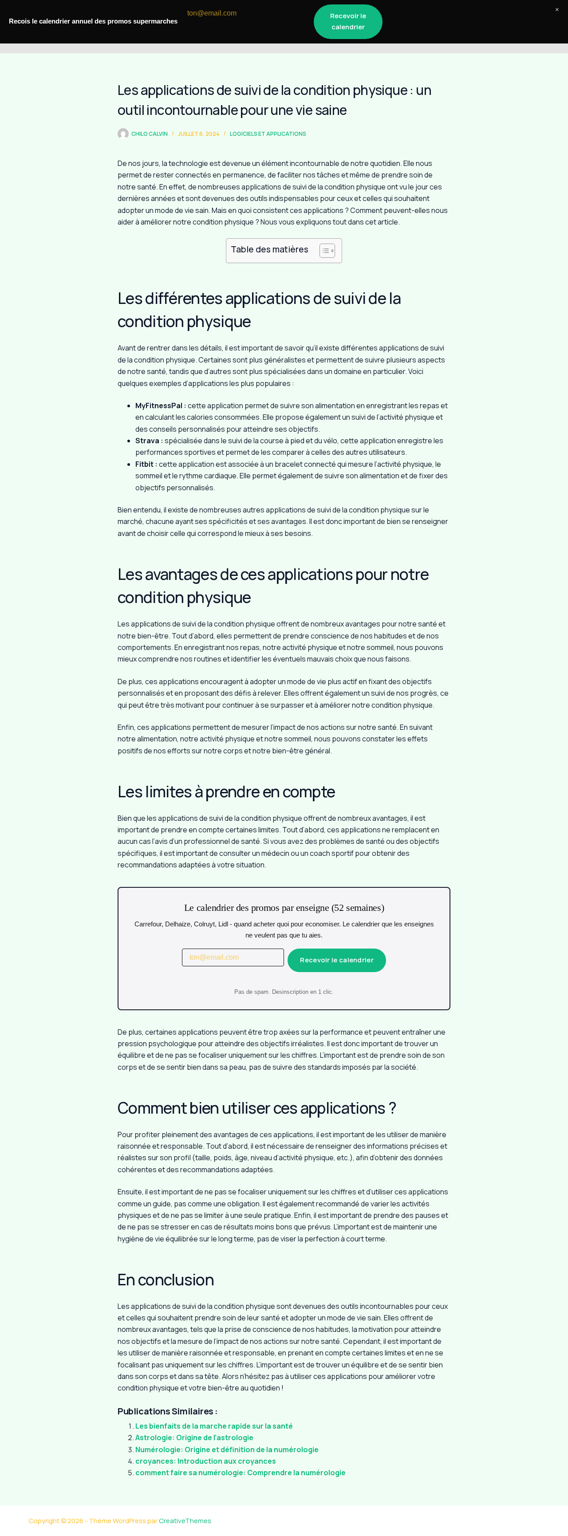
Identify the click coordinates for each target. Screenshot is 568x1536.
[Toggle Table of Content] (323, 250)
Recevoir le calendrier (337, 960)
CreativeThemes (185, 1520)
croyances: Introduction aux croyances (205, 1461)
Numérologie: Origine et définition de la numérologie (227, 1449)
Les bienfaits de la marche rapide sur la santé (214, 1426)
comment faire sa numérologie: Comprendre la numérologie (240, 1472)
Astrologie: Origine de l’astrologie (194, 1437)
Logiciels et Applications (268, 134)
